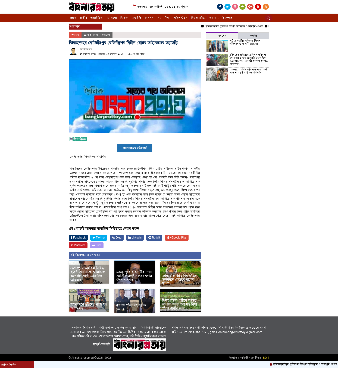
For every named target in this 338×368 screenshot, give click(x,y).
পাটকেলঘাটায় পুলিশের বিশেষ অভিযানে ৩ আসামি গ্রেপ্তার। (224, 26)
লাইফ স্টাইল (181, 18)
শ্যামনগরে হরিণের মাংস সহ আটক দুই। (88, 306)
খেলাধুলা (149, 18)
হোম (76, 34)
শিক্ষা (167, 18)
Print (98, 245)
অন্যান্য (213, 18)
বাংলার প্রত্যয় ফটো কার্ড (135, 148)
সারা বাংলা (111, 18)
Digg (118, 237)
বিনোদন (124, 18)
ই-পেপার (227, 18)
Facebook (79, 237)
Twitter (100, 237)
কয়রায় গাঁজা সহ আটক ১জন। (131, 307)
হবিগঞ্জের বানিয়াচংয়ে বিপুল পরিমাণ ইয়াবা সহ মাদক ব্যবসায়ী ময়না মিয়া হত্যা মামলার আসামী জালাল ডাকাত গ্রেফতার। (249, 59)
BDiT (266, 358)
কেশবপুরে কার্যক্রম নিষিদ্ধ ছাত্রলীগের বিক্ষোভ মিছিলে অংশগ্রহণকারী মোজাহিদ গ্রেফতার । (87, 274)
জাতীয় (83, 18)
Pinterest (79, 245)
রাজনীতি (136, 18)
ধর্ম (159, 18)
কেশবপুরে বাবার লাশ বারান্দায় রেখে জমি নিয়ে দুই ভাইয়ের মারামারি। (248, 71)
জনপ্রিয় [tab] (253, 35)
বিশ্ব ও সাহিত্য (198, 18)
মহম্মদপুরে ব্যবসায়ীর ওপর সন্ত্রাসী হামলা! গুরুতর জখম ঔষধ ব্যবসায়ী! (134, 276)
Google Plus (178, 237)
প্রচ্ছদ (73, 18)
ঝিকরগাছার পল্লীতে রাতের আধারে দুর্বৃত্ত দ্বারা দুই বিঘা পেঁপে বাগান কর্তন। (179, 304)
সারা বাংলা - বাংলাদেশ (98, 34)
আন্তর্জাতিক (96, 18)
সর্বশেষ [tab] (222, 35)
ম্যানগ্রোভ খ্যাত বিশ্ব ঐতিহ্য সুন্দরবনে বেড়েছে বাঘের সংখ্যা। (180, 280)
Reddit (155, 237)
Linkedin (136, 237)
